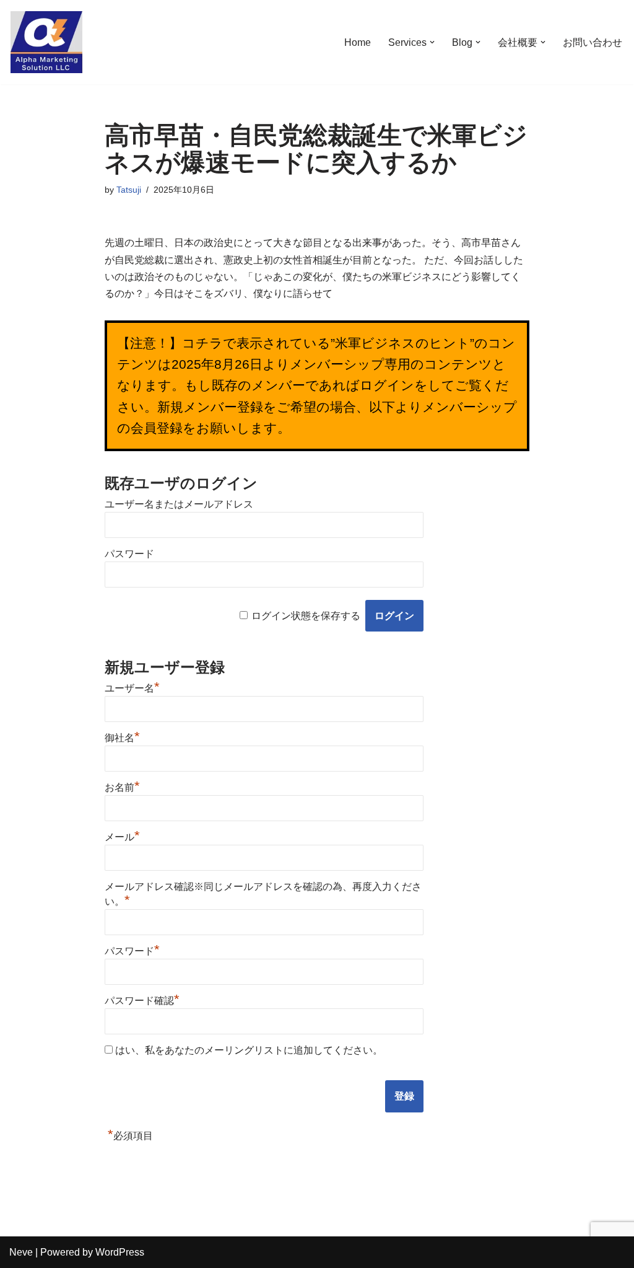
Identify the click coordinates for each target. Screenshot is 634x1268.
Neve (21, 1252)
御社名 (122, 738)
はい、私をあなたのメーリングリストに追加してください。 (248, 1050)
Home (357, 42)
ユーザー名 (132, 688)
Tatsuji (128, 190)
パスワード (129, 553)
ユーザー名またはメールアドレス (179, 504)
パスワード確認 (142, 1000)
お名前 (122, 787)
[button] (432, 42)
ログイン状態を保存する (305, 615)
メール (122, 837)
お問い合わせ (592, 42)
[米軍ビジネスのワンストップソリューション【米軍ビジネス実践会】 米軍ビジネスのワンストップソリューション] (46, 42)
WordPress (119, 1252)
